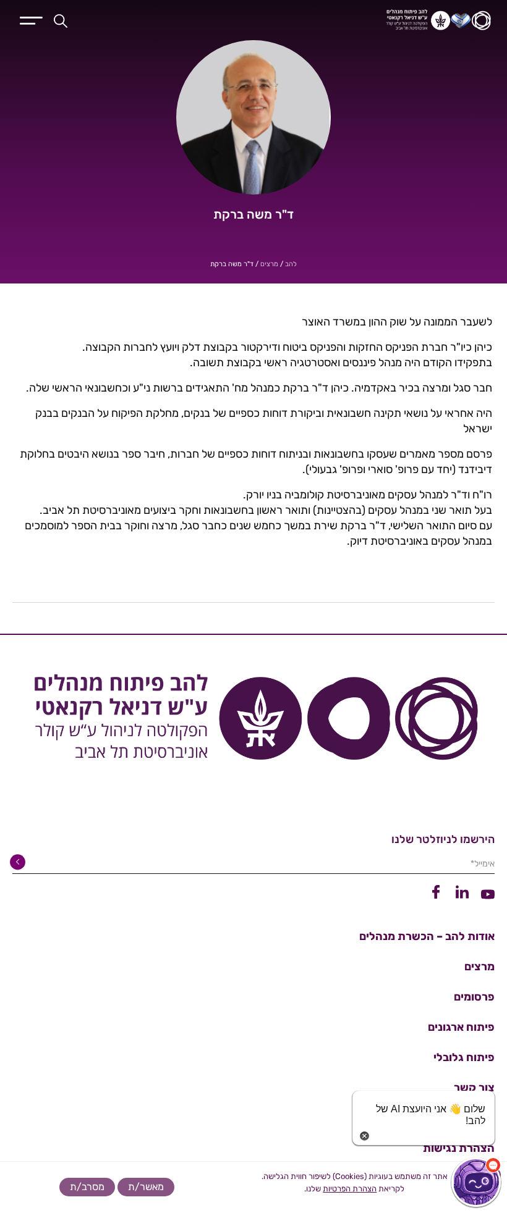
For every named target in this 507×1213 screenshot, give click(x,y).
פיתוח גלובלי (464, 1057)
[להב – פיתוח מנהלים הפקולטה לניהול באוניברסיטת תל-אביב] (361, 20)
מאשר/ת (146, 1187)
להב (291, 264)
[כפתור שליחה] (19, 862)
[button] (476, 1182)
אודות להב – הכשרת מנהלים (427, 936)
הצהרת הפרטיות (350, 1188)
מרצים (269, 264)
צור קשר (474, 1087)
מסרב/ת (87, 1187)
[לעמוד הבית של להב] (253, 722)
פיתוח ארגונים (461, 1027)
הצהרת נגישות (459, 1148)
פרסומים (474, 996)
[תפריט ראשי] (31, 19)
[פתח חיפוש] (60, 20)
